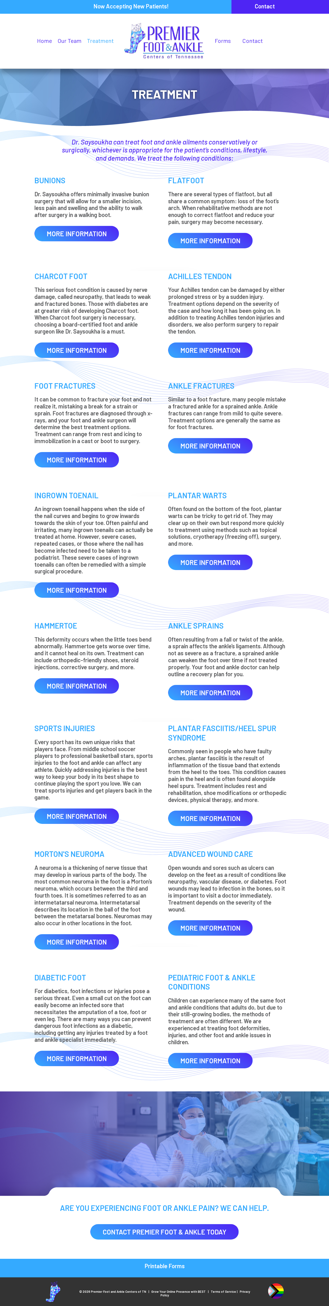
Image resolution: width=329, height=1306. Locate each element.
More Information (77, 234)
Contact (265, 6)
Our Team (69, 40)
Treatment (100, 40)
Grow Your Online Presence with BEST (178, 1291)
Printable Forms (165, 1265)
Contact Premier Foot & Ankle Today (164, 1232)
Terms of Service (223, 1291)
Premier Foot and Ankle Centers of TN (118, 1291)
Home (44, 40)
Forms (223, 40)
